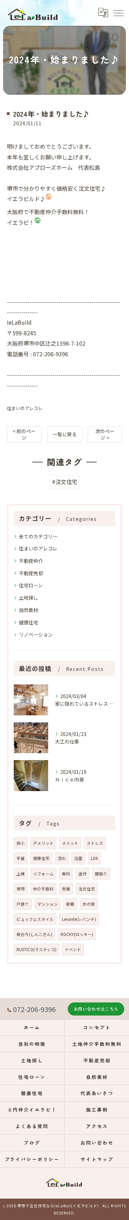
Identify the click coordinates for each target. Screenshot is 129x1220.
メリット (70, 843)
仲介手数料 (43, 889)
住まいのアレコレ (25, 408)
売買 (66, 889)
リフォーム (43, 873)
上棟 (21, 873)
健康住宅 (28, 622)
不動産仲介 (31, 560)
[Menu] (118, 12)
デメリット (43, 843)
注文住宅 (86, 889)
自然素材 (28, 610)
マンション (47, 904)
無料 (66, 873)
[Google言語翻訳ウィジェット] (103, 12)
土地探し (28, 597)
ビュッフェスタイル (35, 919)
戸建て (23, 904)
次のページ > (105, 434)
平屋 (21, 858)
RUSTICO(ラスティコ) (36, 949)
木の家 (89, 904)
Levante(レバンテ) (79, 919)
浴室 (78, 858)
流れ (62, 858)
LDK (94, 858)
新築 (70, 904)
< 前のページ (24, 434)
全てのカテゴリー (38, 536)
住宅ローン (31, 585)
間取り (101, 873)
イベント (73, 949)
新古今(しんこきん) (34, 934)
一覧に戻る (65, 434)
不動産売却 (31, 573)
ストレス (95, 843)
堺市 (21, 889)
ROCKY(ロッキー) (77, 934)
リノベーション (36, 634)
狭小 (21, 843)
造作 (82, 873)
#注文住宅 (64, 481)
